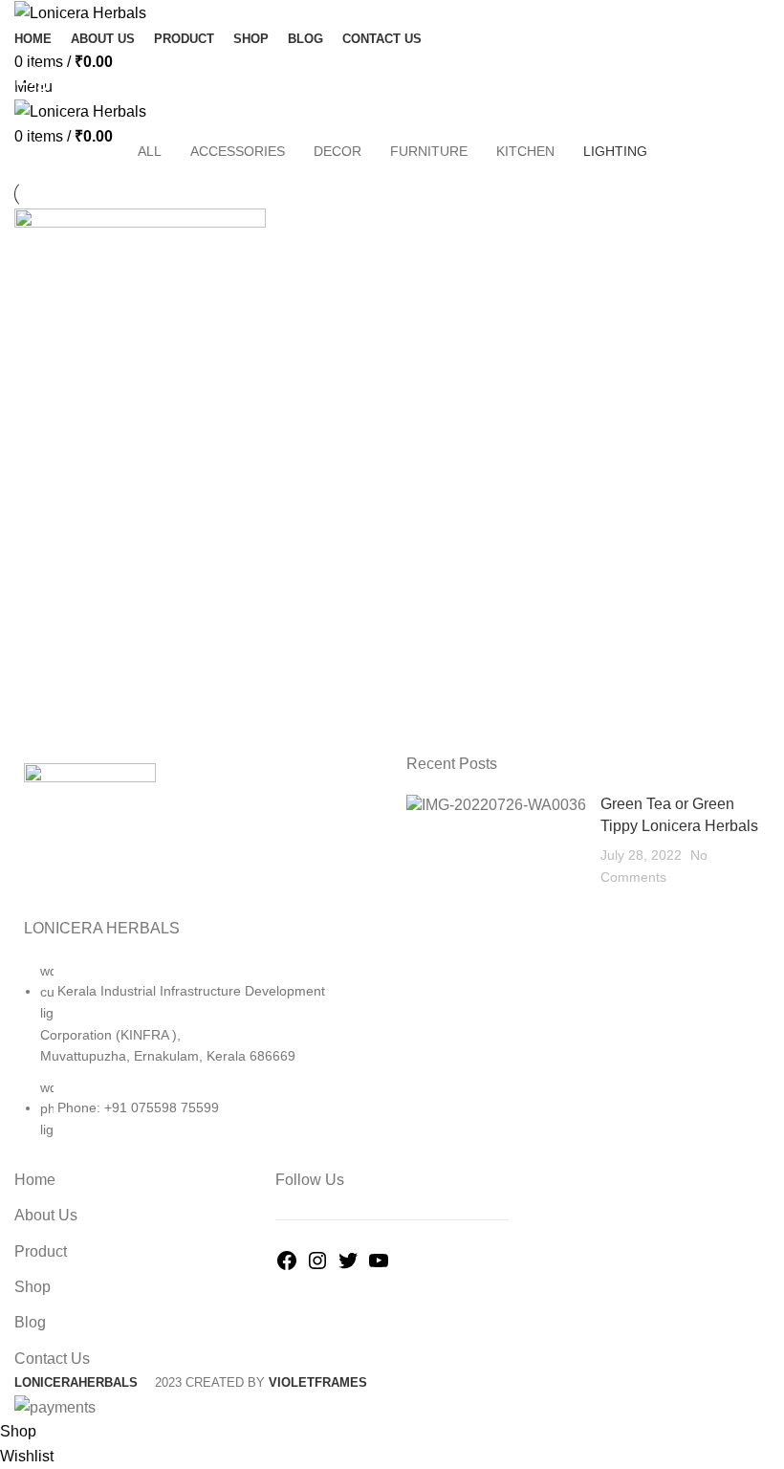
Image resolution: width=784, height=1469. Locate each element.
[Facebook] (286, 1267)
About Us (45, 1215)
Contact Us (52, 1358)
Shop (32, 1287)
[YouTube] (378, 1267)
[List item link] (196, 1060)
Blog (30, 1322)
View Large (251, 222)
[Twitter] (348, 1267)
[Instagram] (317, 1267)
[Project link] (140, 389)
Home (30, 121)
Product (40, 1251)
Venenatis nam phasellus (139, 121)
